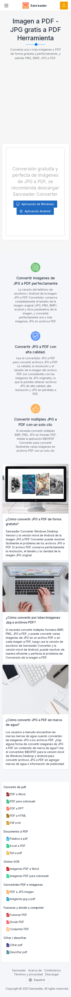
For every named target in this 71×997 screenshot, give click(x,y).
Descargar (52, 974)
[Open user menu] (64, 6)
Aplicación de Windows (37, 204)
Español (39, 980)
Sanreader (19, 970)
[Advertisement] (35, 105)
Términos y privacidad (28, 974)
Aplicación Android (37, 211)
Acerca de (35, 970)
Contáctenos (52, 970)
